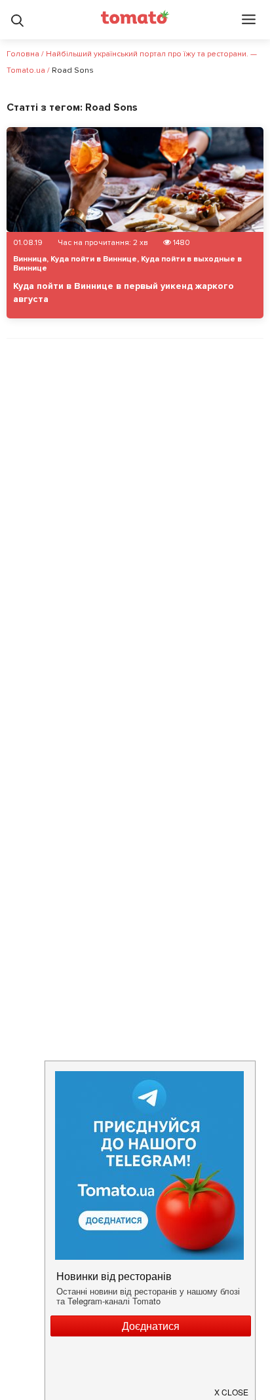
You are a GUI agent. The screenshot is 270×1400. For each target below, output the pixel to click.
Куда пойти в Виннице (93, 259)
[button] (231, 1387)
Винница (30, 259)
